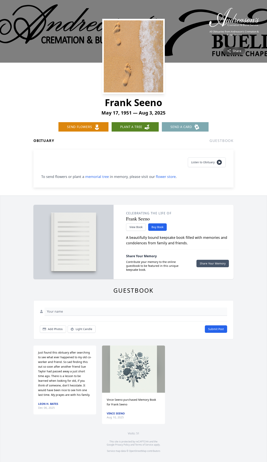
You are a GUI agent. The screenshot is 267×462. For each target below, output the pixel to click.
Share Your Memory (213, 263)
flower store (166, 176)
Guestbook (222, 140)
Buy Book (157, 227)
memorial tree (97, 176)
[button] (133, 369)
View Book (135, 227)
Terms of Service (144, 444)
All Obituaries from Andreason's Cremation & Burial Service (234, 33)
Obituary (43, 140)
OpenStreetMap (137, 451)
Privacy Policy (122, 444)
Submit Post (216, 329)
